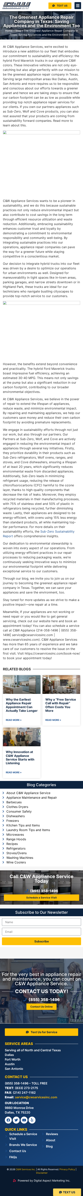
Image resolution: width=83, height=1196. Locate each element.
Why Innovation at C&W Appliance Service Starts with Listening (20, 757)
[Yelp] (32, 1120)
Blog (18, 30)
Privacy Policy (67, 1169)
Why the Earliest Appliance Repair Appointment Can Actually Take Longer (22, 705)
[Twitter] (16, 1120)
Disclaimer (41, 1172)
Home (9, 30)
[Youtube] (24, 1120)
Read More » (14, 720)
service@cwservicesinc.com (36, 1097)
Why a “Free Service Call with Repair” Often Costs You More (60, 705)
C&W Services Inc (25, 1169)
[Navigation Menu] (78, 5)
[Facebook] (8, 1120)
